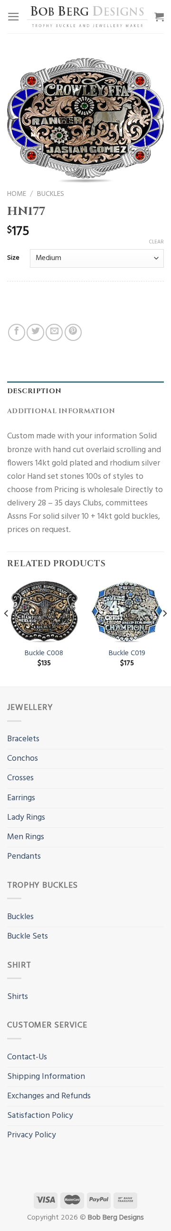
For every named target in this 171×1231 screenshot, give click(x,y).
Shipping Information (46, 1077)
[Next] (164, 632)
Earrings (21, 798)
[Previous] (6, 632)
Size (13, 258)
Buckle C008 (44, 653)
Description (34, 391)
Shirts (17, 997)
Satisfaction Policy (40, 1116)
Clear (156, 242)
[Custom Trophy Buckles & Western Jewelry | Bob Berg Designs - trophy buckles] (87, 16)
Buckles (50, 194)
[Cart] (159, 16)
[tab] (85, 391)
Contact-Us (27, 1057)
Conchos (22, 759)
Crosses (20, 778)
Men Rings (25, 837)
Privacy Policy (31, 1135)
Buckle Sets (27, 936)
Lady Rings (26, 817)
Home (16, 194)
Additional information (61, 411)
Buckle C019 (127, 653)
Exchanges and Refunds (49, 1096)
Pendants (24, 856)
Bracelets (23, 739)
